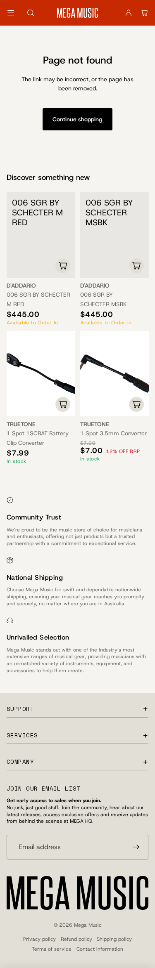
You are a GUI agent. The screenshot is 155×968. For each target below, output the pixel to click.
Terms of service (52, 949)
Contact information (99, 949)
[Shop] (10, 12)
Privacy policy (39, 939)
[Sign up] (136, 847)
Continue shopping (77, 119)
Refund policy (76, 939)
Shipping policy (114, 939)
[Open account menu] (128, 12)
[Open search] (30, 12)
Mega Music (88, 925)
